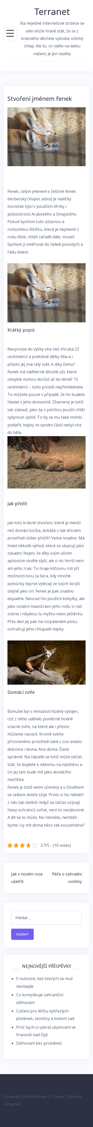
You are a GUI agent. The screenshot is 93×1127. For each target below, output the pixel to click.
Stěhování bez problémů (39, 1043)
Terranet (52, 11)
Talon (71, 1096)
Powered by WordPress (25, 1096)
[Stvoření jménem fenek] (46, 136)
